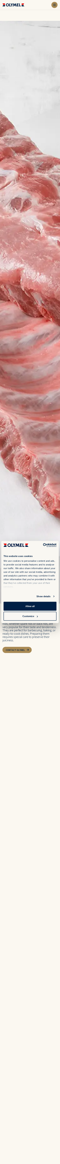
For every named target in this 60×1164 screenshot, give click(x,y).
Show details (43, 596)
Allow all (30, 606)
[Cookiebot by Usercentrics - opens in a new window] (43, 545)
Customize (28, 616)
